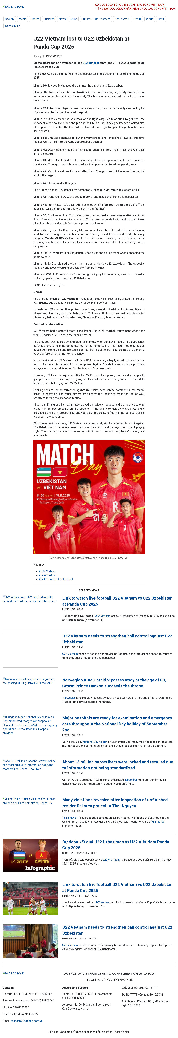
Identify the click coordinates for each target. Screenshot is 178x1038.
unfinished (158, 821)
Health (137, 19)
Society (9, 19)
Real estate (122, 19)
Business (49, 19)
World (149, 19)
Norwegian (69, 697)
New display (12, 25)
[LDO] (30, 599)
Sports (35, 19)
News (62, 19)
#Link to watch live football (56, 579)
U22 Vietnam (91, 63)
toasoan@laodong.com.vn (27, 1021)
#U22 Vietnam (47, 571)
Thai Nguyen (69, 817)
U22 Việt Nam (111, 859)
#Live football (47, 575)
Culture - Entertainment (95, 19)
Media (22, 19)
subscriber (130, 779)
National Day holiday (95, 741)
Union (73, 19)
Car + (161, 19)
